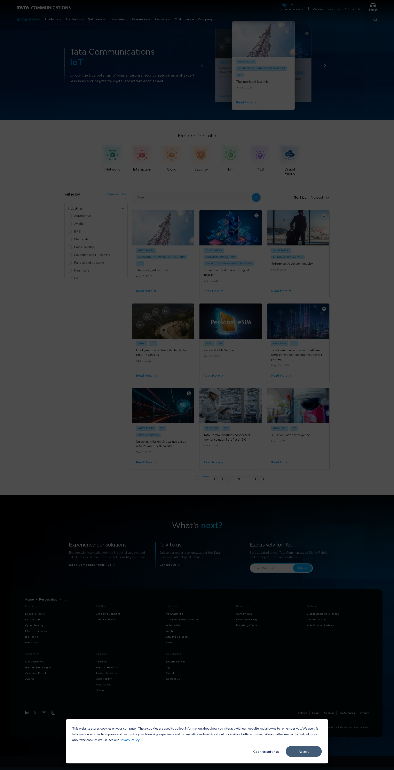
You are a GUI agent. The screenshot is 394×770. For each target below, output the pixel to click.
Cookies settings (266, 751)
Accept (304, 751)
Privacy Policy (129, 740)
